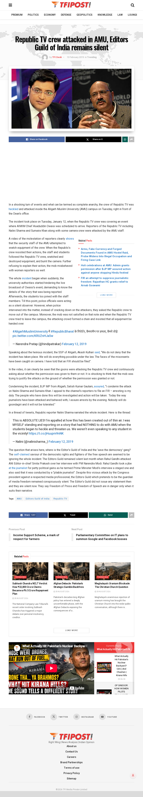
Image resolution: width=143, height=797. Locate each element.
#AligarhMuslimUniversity (30, 331)
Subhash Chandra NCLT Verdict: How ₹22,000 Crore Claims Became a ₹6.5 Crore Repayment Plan (30, 589)
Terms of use (71, 768)
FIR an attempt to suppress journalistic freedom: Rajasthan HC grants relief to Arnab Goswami (105, 281)
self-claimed (21, 454)
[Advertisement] (71, 172)
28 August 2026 (21, 598)
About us (72, 746)
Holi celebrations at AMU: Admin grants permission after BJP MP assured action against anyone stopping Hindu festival (106, 269)
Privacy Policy (71, 773)
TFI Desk (57, 57)
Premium (16, 15)
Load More (106, 295)
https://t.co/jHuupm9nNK (46, 433)
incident (27, 278)
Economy (50, 15)
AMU (19, 498)
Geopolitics (84, 15)
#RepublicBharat (62, 331)
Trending (92, 57)
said (97, 352)
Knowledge (105, 15)
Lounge (133, 15)
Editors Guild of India (38, 498)
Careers (71, 757)
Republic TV (60, 498)
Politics (33, 15)
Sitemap (71, 778)
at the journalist (18, 468)
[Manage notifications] (133, 775)
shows (70, 238)
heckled (13, 209)
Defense (66, 15)
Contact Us (71, 751)
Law (120, 15)
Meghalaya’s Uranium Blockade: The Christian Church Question (112, 585)
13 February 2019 (75, 57)
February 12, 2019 (74, 344)
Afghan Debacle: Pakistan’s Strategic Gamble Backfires (69, 585)
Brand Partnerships (71, 762)
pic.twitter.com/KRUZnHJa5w (33, 336)
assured (99, 386)
